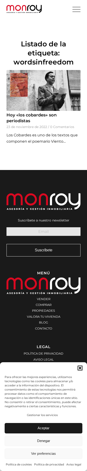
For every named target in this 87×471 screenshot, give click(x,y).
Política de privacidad (49, 464)
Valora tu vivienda (43, 316)
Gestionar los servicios (42, 415)
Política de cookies (19, 464)
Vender (43, 299)
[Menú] (74, 9)
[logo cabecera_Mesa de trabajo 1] (36, 9)
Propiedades (43, 310)
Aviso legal (73, 464)
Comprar (44, 305)
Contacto (43, 328)
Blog (43, 322)
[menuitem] (74, 9)
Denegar (43, 441)
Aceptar (43, 428)
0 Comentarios (62, 127)
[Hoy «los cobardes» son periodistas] (43, 90)
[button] (80, 368)
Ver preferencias (43, 453)
